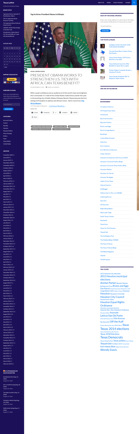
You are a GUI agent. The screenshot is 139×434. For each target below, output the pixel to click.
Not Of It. (103, 201)
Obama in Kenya (74, 126)
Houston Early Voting (107, 299)
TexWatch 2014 (117, 344)
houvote (114, 312)
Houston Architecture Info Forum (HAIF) (114, 158)
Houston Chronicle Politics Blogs (111, 162)
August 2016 (7, 220)
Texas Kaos (104, 224)
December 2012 (7, 335)
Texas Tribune (129, 341)
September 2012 (8, 343)
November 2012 (8, 337)
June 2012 (6, 351)
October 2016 (7, 215)
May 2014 (6, 291)
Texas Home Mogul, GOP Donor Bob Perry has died (120, 58)
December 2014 (7, 272)
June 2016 (6, 225)
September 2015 (8, 249)
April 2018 (6, 176)
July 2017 (6, 194)
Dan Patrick (105, 288)
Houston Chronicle (117, 294)
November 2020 (8, 155)
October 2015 (7, 246)
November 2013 (8, 306)
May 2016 (6, 228)
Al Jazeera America (106, 107)
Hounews (126, 291)
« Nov (5, 67)
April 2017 (6, 199)
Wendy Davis (108, 349)
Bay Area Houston (106, 118)
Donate (128, 2)
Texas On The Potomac (108, 228)
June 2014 (6, 288)
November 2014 (8, 275)
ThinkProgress (105, 259)
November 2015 (8, 244)
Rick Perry (118, 325)
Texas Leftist (8, 2)
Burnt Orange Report (107, 130)
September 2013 (8, 311)
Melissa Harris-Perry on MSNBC (111, 193)
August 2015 (7, 251)
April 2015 (6, 262)
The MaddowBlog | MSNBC (109, 240)
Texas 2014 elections (114, 329)
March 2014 (6, 296)
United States (40, 71)
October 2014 (7, 277)
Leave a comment (53, 87)
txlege (117, 347)
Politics (5, 136)
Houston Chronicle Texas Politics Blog (113, 165)
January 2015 (7, 270)
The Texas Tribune (106, 244)
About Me (101, 2)
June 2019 (6, 157)
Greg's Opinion (105, 154)
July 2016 (6, 223)
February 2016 (7, 236)
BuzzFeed (103, 134)
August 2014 (7, 283)
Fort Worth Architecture (108, 150)
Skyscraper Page (105, 212)
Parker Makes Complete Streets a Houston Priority (120, 71)
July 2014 (6, 285)
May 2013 (6, 322)
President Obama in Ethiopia (41, 129)
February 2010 (7, 364)
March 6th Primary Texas (106, 318)
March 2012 (6, 358)
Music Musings (118, 2)
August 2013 (7, 314)
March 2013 (6, 327)
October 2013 (7, 309)
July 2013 (6, 317)
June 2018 (6, 173)
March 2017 (6, 202)
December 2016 (7, 210)
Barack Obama (122, 283)
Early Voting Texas (122, 288)
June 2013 (6, 319)
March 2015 (6, 264)
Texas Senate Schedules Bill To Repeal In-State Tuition (119, 77)
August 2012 (7, 345)
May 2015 (6, 259)
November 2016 (8, 212)
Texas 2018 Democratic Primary (109, 332)
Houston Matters (106, 169)
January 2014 (7, 301)
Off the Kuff (104, 205)
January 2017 (7, 207)
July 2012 (6, 348)
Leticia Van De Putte (111, 315)
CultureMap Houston (107, 138)
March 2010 (6, 361)
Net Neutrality (104, 322)
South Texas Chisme (107, 216)
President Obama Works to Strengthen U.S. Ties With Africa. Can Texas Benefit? (56, 79)
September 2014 (8, 280)
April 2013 (6, 324)
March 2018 (6, 178)
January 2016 (7, 238)
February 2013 (7, 330)
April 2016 (6, 230)
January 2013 (7, 332)
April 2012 (6, 356)
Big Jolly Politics (105, 122)
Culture (5, 123)
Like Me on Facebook (108, 89)
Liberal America (105, 185)
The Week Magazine (107, 252)
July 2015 (6, 254)
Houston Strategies (106, 177)
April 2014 (6, 293)
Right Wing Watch (106, 208)
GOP (129, 288)
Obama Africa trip (60, 126)
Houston (105, 293)
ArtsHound (104, 115)
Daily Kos (103, 142)
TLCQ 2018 (125, 344)
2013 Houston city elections (110, 274)
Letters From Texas (106, 181)
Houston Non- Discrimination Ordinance (114, 310)
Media (109, 2)
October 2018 (7, 168)
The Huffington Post (107, 236)
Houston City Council (112, 296)
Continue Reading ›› (57, 106)
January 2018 (7, 183)
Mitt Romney (119, 318)
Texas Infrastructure (106, 341)
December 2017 (7, 186)
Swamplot (103, 220)
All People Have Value (107, 111)
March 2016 (6, 233)
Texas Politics (7, 141)
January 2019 (7, 160)
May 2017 (6, 197)
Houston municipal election (109, 308)
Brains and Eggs (105, 126)
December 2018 (7, 163)
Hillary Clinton (118, 291)
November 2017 (8, 189)
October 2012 (7, 340)
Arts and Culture (8, 120)
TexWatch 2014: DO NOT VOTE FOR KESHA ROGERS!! (119, 46)
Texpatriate (104, 232)
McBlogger (104, 189)
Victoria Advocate (124, 347)
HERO (112, 291)
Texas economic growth (62, 129)
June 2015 (6, 257)
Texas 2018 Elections (109, 334)
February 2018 (7, 181)
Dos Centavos (105, 146)
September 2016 (8, 217)
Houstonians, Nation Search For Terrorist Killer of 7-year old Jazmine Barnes (11, 34)
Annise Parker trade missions (41, 126)
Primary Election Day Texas (107, 325)
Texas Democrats (111, 337)
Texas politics (119, 340)
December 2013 (7, 304)
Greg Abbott (105, 291)
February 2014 (7, 298)
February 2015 (7, 267)
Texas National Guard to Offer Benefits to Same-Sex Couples (119, 65)
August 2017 (7, 191)
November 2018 (8, 165)
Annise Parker (108, 282)
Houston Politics (105, 313)
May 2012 (6, 353)
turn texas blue (107, 346)
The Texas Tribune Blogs (108, 248)
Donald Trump (113, 288)
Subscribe (105, 31)
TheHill (102, 255)
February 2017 (7, 204)
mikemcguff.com (106, 197)
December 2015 (7, 241)
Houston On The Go (107, 173)
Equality (5, 125)
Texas (32, 71)
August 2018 (7, 170)
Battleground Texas (106, 286)
